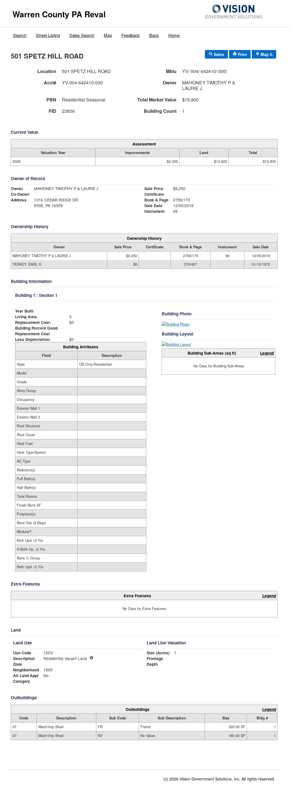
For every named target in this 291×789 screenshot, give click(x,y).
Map (108, 35)
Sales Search (81, 35)
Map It (266, 54)
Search (19, 35)
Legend (267, 353)
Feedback (130, 35)
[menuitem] (20, 33)
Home (174, 35)
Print (242, 54)
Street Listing (48, 35)
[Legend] (91, 657)
